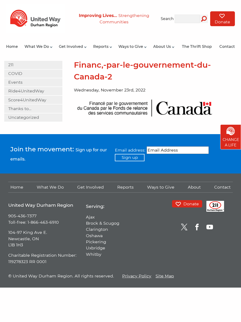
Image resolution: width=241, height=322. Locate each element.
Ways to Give (131, 46)
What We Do (37, 46)
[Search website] (204, 19)
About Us (162, 46)
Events (15, 82)
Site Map (165, 275)
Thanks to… (19, 108)
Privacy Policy (136, 275)
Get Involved (71, 46)
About (194, 187)
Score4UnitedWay (27, 99)
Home (12, 46)
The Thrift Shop (197, 46)
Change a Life (231, 142)
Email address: (130, 150)
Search (167, 19)
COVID (15, 73)
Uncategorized (23, 117)
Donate (222, 21)
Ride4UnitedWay (26, 90)
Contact (227, 46)
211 (10, 64)
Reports (101, 46)
